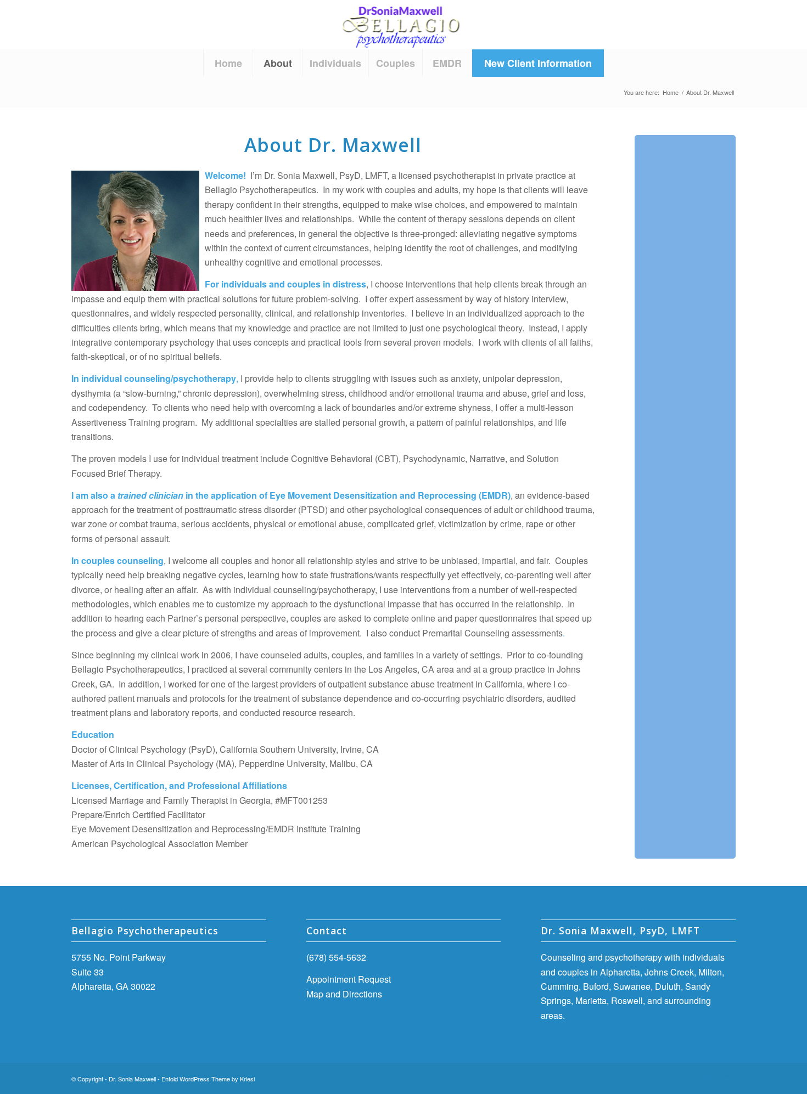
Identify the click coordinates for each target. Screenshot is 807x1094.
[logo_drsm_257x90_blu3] (403, 24)
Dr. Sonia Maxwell (132, 1078)
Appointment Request (348, 979)
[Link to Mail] (727, 1077)
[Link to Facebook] (694, 1077)
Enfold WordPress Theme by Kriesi (208, 1078)
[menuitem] (228, 63)
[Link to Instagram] (711, 1077)
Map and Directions (344, 994)
